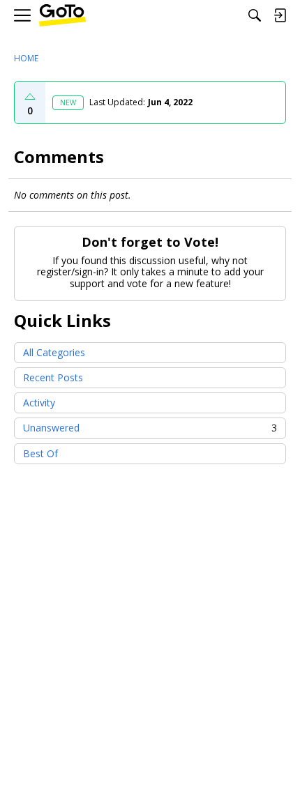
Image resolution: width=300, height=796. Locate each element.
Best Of (40, 453)
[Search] (254, 15)
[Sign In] (279, 15)
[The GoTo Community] (62, 15)
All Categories (54, 352)
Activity (39, 402)
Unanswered (150, 427)
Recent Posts (53, 377)
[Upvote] (30, 97)
